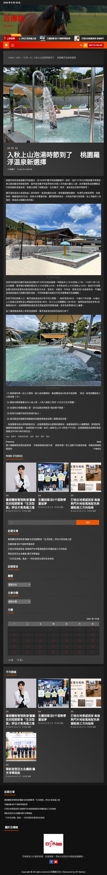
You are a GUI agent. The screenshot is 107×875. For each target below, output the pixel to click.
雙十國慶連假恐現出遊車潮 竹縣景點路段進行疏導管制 (29, 445)
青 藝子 (12, 169)
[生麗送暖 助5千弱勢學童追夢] (53, 477)
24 (92, 646)
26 (27, 652)
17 (92, 640)
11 (14, 640)
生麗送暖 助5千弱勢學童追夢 (37, 38)
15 (66, 640)
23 (79, 646)
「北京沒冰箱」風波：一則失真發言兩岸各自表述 (31, 558)
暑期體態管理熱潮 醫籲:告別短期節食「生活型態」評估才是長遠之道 (21, 503)
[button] (12, 45)
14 (53, 640)
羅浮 (42, 436)
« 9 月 (10, 660)
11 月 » (20, 660)
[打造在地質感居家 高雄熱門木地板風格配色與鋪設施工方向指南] (86, 477)
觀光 (48, 436)
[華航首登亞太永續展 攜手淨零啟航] (21, 746)
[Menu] (12, 45)
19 (27, 646)
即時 (12, 148)
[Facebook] (51, 862)
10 (92, 635)
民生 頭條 (27, 511)
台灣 (8, 148)
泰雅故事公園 (23, 436)
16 (79, 640)
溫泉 (32, 436)
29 (66, 652)
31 (92, 652)
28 (53, 652)
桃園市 (13, 436)
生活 (16, 148)
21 (53, 646)
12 (27, 640)
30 (79, 652)
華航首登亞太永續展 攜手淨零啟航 (24, 554)
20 (40, 646)
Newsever (67, 872)
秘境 (37, 436)
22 (66, 646)
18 (14, 646)
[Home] (6, 45)
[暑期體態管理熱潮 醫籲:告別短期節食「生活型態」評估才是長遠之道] (21, 477)
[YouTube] (56, 862)
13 (40, 640)
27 (40, 652)
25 (14, 652)
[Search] (81, 45)
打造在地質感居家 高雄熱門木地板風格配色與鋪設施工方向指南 (85, 503)
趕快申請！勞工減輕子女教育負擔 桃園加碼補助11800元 (78, 445)
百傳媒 (13, 18)
